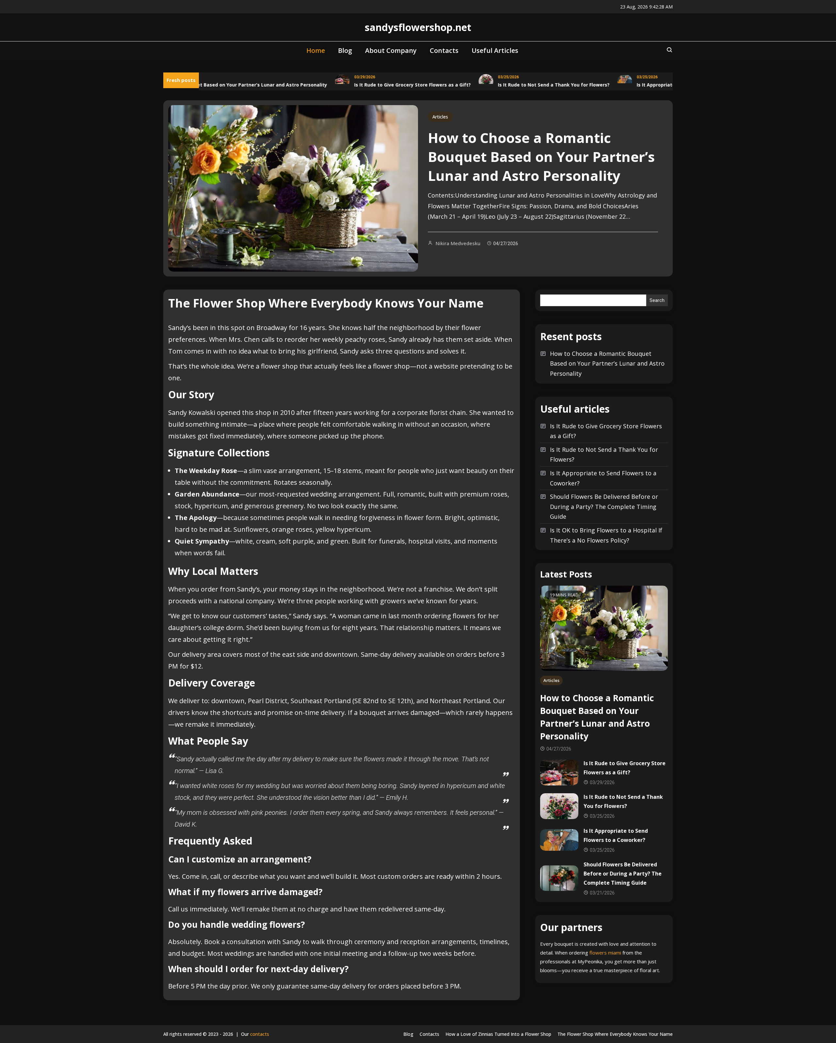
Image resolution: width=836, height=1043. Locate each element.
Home (315, 50)
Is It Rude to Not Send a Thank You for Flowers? (534, 85)
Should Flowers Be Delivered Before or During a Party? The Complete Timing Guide (604, 506)
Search (657, 300)
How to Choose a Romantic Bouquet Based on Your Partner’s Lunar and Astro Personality (203, 85)
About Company (391, 50)
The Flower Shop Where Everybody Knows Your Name (615, 1034)
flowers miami (605, 952)
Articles (440, 117)
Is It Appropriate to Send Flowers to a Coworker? (603, 478)
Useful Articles (495, 50)
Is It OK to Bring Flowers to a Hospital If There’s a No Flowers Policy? (606, 535)
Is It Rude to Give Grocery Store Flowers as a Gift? (393, 85)
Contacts (444, 50)
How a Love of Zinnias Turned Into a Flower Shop (498, 1034)
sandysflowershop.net (418, 27)
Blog (345, 50)
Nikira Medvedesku (458, 243)
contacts (259, 1034)
